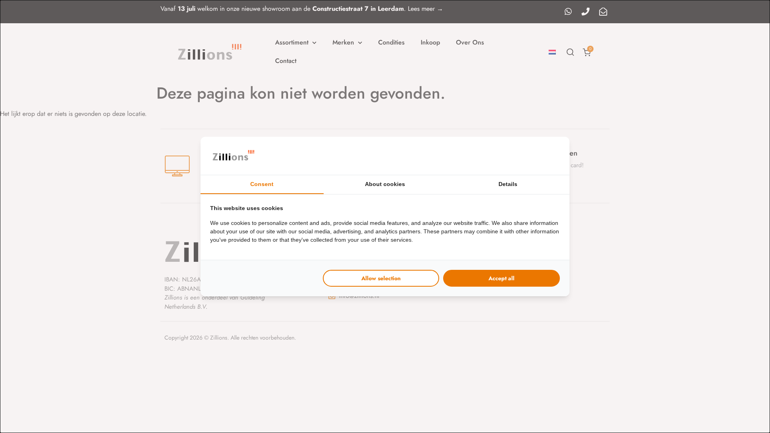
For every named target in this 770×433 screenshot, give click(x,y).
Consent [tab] (262, 184)
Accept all (501, 278)
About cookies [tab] (385, 184)
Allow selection (381, 278)
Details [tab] (507, 184)
